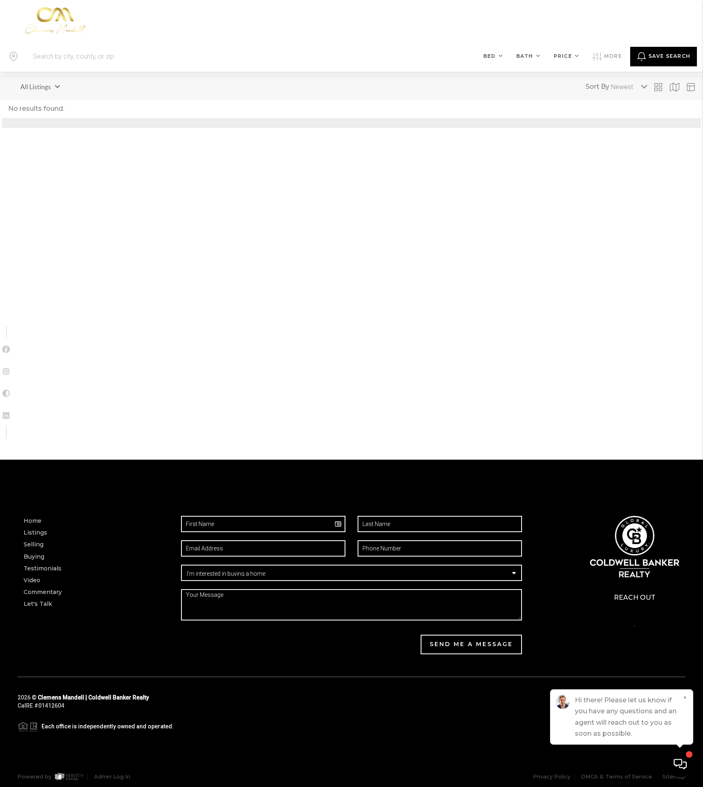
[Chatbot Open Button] (680, 764)
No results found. (36, 108)
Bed (489, 56)
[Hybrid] (691, 87)
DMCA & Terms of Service (616, 776)
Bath (524, 56)
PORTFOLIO (401, 20)
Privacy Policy (551, 776)
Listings (35, 532)
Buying (34, 556)
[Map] (674, 87)
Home (32, 520)
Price (563, 56)
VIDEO (504, 20)
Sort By (597, 86)
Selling (34, 544)
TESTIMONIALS (461, 20)
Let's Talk (649, 20)
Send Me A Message (471, 644)
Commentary (43, 592)
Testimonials (42, 568)
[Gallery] (658, 87)
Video (32, 580)
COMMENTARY (547, 20)
